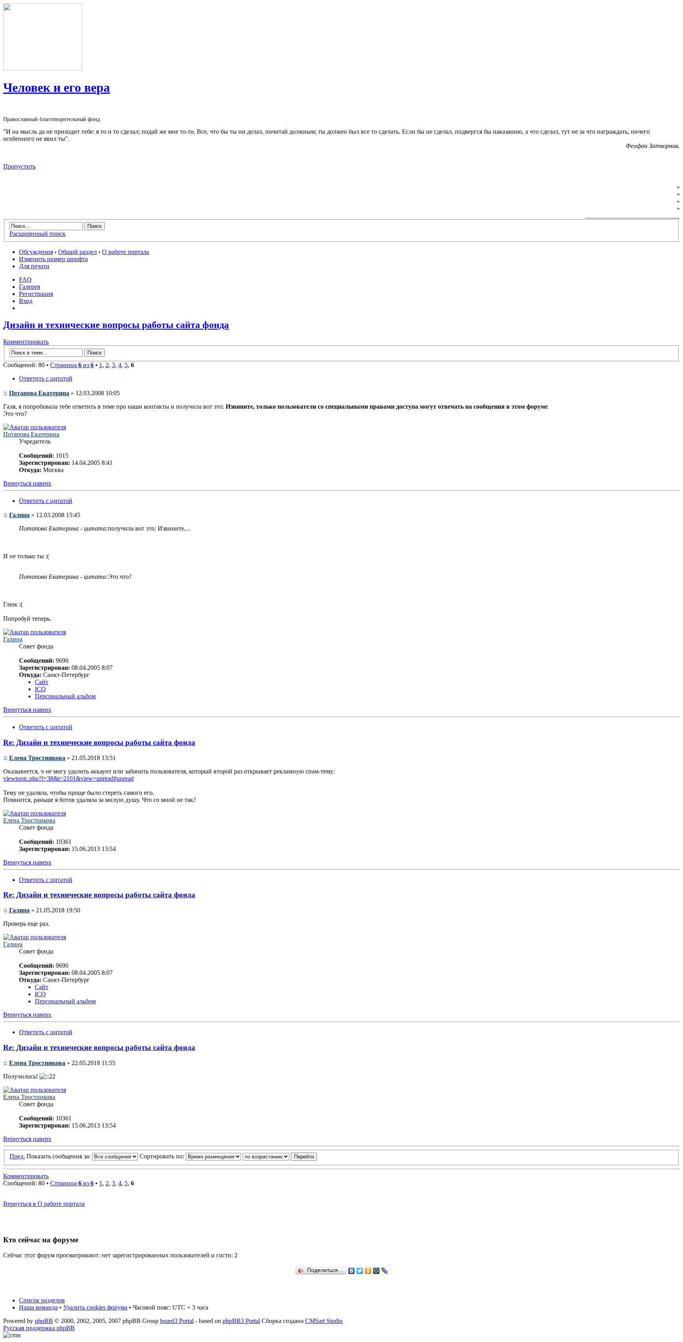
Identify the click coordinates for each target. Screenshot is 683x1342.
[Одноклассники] (368, 1271)
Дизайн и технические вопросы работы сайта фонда (116, 325)
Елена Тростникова (37, 757)
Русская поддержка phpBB (39, 1328)
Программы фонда (648, 194)
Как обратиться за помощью (634, 201)
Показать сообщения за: (59, 1156)
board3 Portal (177, 1320)
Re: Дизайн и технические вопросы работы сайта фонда (99, 742)
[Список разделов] (42, 68)
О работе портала (125, 251)
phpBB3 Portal (241, 1320)
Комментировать (26, 341)
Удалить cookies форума (95, 1307)
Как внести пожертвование (636, 208)
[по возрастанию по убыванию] (280, 1156)
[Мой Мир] (376, 1271)
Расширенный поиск (37, 233)
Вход (25, 301)
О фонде (663, 187)
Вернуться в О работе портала (44, 1203)
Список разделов (42, 1300)
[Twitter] (360, 1271)
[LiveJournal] (385, 1271)
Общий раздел (77, 251)
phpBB (44, 1320)
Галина (19, 515)
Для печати (34, 266)
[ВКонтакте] (351, 1271)
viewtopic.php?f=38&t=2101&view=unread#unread (68, 778)
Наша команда (38, 1307)
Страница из (72, 365)
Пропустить (19, 166)
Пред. (17, 1156)
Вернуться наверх (27, 483)
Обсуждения (36, 251)
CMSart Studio (324, 1320)
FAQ (25, 279)
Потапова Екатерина (39, 393)
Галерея (29, 286)
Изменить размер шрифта (53, 259)
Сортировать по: (163, 1156)
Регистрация (36, 293)
